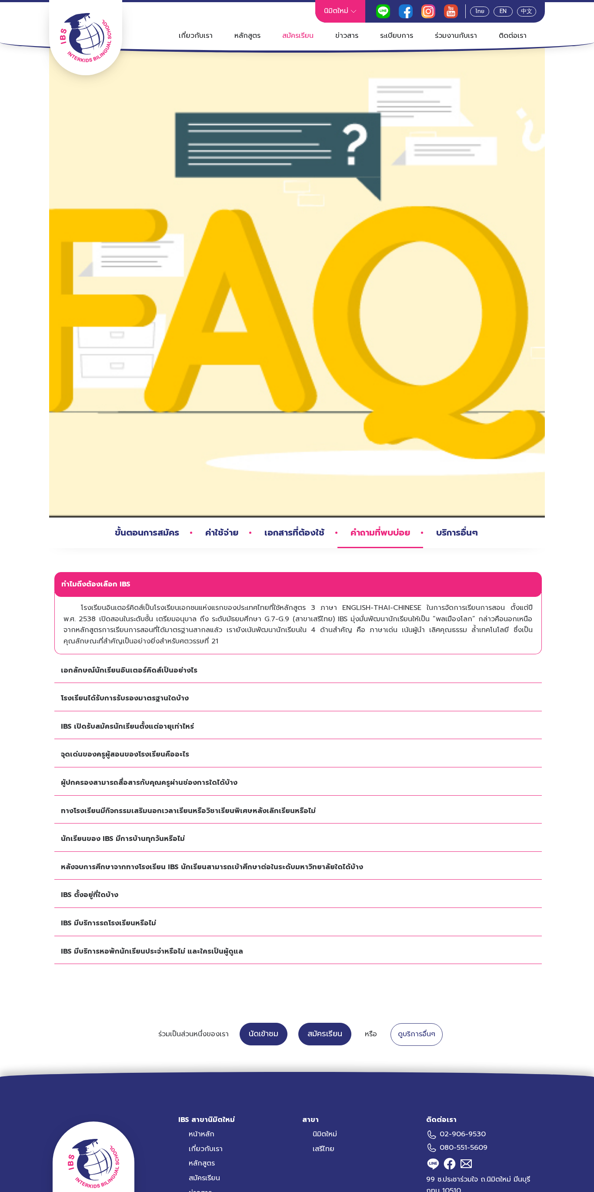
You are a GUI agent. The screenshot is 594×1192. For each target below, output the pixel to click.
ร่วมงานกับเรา (456, 35)
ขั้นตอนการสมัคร (147, 532)
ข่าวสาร (346, 35)
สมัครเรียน (298, 35)
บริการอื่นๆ (457, 532)
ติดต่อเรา (513, 35)
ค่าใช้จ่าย (221, 532)
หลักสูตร (247, 35)
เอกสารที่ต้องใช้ (294, 532)
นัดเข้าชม (263, 1034)
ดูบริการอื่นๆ (416, 1034)
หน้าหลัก (201, 1134)
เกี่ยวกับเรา (196, 35)
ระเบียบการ (396, 35)
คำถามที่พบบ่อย (380, 532)
